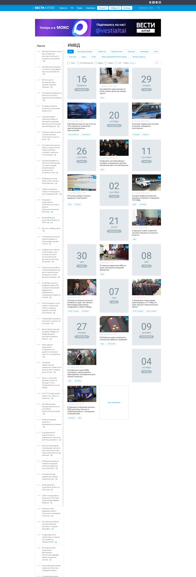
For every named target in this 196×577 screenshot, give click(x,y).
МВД (102, 97)
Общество (102, 51)
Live (119, 63)
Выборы (127, 8)
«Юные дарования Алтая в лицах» (114, 57)
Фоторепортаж (86, 63)
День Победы (151, 311)
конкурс (146, 134)
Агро (156, 51)
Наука (84, 57)
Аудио (110, 63)
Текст (73, 63)
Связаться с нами (146, 8)
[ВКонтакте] (150, 2)
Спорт (94, 57)
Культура (72, 57)
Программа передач (85, 51)
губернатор (86, 134)
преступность (73, 134)
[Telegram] (157, 2)
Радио (79, 8)
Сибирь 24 (115, 8)
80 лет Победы (73, 311)
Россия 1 (103, 8)
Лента (41, 45)
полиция (136, 134)
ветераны (85, 311)
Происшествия (116, 51)
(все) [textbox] (132, 63)
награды (78, 381)
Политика (131, 51)
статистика (111, 344)
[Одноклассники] (153, 2)
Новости (63, 8)
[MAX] (160, 2)
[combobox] (132, 63)
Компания (90, 8)
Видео (100, 63)
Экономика (144, 51)
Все (70, 51)
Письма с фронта (138, 57)
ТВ (72, 8)
